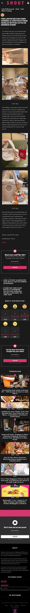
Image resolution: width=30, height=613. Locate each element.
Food (17, 454)
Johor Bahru (10, 387)
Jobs (11, 605)
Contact (16, 605)
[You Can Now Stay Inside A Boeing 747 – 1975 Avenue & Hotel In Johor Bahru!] (15, 381)
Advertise (22, 605)
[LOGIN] (28, 3)
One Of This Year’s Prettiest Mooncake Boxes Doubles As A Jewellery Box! (15, 459)
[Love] (2, 15)
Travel (21, 387)
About (6, 605)
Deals (12, 454)
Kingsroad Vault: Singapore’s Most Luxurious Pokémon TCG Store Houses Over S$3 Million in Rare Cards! (15, 437)
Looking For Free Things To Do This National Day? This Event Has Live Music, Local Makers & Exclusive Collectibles (15, 414)
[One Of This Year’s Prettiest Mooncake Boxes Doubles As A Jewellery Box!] (15, 448)
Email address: (15, 261)
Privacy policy (15, 607)
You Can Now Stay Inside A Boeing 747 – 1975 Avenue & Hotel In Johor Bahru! (15, 391)
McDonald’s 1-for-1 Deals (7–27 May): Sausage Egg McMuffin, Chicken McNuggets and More (15, 501)
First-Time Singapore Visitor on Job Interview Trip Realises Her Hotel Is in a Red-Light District (15, 480)
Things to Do (19, 408)
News (16, 387)
